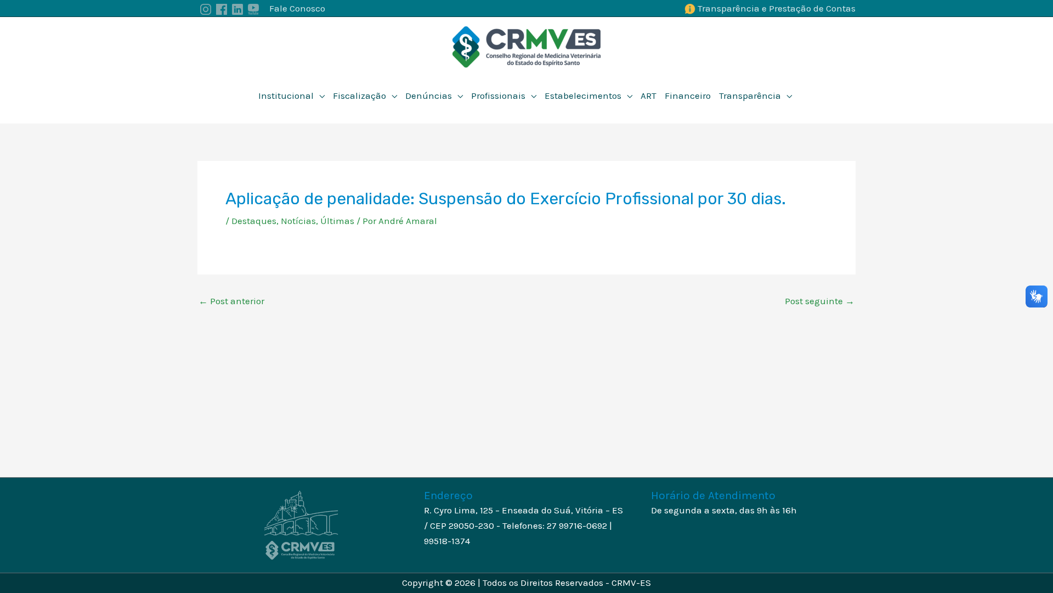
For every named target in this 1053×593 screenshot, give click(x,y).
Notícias (298, 220)
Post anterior (231, 301)
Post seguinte (819, 301)
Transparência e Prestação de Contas (777, 8)
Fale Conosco (297, 8)
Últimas (337, 220)
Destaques (253, 220)
